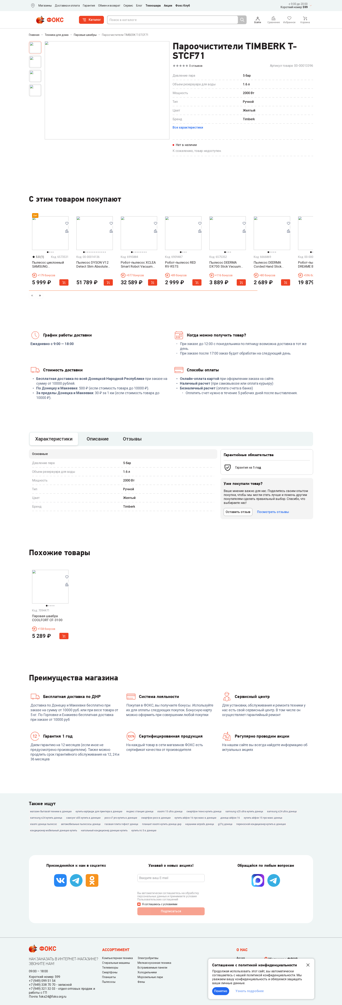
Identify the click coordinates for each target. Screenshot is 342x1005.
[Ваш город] (32, 5)
